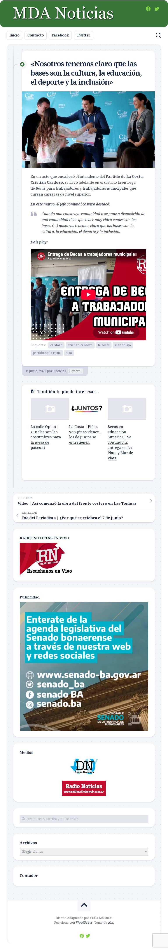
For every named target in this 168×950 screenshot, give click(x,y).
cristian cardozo (80, 345)
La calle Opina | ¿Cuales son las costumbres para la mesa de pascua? (46, 437)
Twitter (83, 35)
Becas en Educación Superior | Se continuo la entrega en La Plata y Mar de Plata (120, 442)
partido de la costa (47, 353)
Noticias (59, 371)
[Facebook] (148, 8)
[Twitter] (156, 8)
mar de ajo (123, 345)
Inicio (14, 35)
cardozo (56, 345)
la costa (103, 345)
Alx (110, 922)
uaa (69, 353)
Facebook (60, 35)
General (75, 371)
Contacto (35, 35)
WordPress (84, 922)
